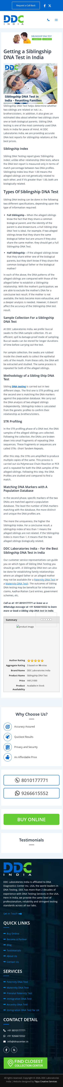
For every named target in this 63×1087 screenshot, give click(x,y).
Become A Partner (17, 939)
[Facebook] (44, 5)
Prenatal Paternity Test (19, 993)
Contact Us (13, 961)
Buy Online (13, 933)
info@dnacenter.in (17, 1041)
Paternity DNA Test (44, 579)
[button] (26, 5)
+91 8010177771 (16, 1030)
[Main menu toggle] (56, 19)
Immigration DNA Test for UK (23, 1010)
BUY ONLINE (31, 819)
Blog (9, 945)
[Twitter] (49, 5)
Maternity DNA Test (17, 583)
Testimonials (14, 950)
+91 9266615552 (16, 1036)
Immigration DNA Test (19, 998)
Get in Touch (10, 913)
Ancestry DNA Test (17, 1004)
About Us (12, 956)
